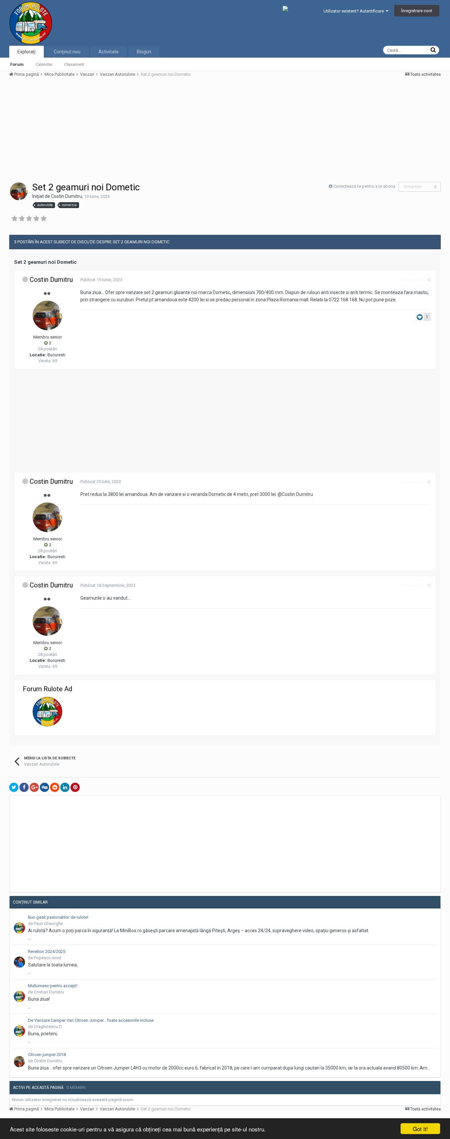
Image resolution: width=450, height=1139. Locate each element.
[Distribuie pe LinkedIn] (65, 787)
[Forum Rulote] (47, 711)
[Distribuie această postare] (429, 279)
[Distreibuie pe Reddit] (54, 787)
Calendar (44, 64)
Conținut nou (67, 51)
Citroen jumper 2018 (47, 1054)
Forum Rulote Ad (47, 689)
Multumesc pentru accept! (52, 985)
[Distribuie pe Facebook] (24, 787)
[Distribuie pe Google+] (34, 787)
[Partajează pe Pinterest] (75, 787)
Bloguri (144, 51)
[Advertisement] (129, 129)
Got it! (420, 1129)
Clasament (74, 64)
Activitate (108, 51)
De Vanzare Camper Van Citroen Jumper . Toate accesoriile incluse (91, 1020)
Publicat (101, 279)
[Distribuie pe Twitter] (13, 787)
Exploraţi (26, 51)
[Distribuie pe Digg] (44, 787)
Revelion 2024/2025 (46, 951)
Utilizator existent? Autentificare (354, 11)
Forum (17, 64)
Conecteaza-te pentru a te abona (364, 186)
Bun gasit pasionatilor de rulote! (58, 917)
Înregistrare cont (416, 10)
